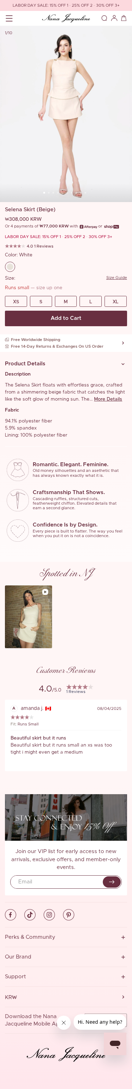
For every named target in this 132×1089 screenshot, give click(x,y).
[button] (66, 364)
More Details (108, 399)
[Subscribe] (112, 882)
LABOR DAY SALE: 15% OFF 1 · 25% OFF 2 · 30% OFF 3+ (66, 5)
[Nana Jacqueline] (66, 18)
